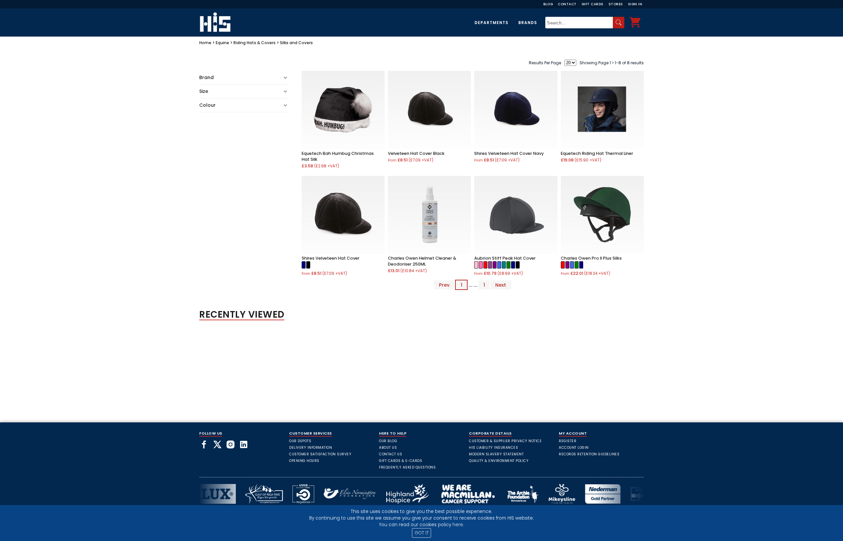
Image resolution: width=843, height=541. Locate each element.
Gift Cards (593, 4)
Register (567, 441)
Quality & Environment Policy (499, 460)
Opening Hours (304, 460)
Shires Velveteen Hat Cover (331, 258)
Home (205, 42)
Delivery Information (310, 447)
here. (458, 525)
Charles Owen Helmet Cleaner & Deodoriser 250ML (422, 261)
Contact (567, 4)
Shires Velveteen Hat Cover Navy (509, 153)
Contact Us (390, 454)
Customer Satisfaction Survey (320, 454)
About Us (388, 447)
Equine (222, 42)
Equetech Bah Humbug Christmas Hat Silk (338, 156)
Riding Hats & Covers (254, 42)
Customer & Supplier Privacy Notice (505, 441)
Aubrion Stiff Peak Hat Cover (505, 258)
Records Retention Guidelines (589, 454)
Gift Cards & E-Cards (400, 460)
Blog (548, 4)
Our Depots (300, 441)
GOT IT (422, 533)
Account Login (574, 447)
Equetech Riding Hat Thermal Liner (597, 153)
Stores (616, 4)
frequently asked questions (407, 467)
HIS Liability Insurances (493, 447)
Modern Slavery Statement (496, 454)
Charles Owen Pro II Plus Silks (591, 258)
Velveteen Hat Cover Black (416, 153)
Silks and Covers (296, 42)
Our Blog (388, 441)
